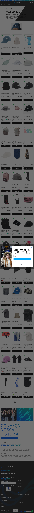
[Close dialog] (32, 247)
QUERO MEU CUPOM (22, 258)
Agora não (22, 264)
